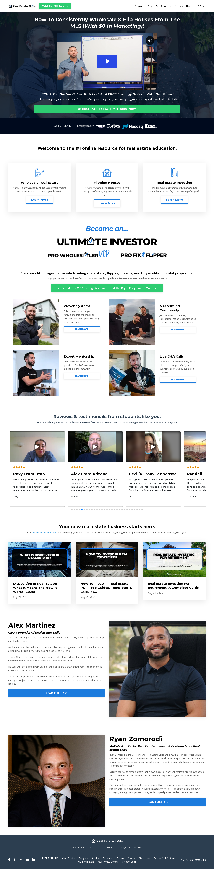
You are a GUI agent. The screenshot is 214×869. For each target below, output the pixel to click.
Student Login (129, 861)
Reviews (178, 6)
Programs (139, 6)
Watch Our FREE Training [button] (55, 6)
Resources (108, 858)
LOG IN (200, 6)
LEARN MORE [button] (82, 329)
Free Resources (163, 6)
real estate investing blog (44, 532)
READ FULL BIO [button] (56, 693)
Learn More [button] (39, 199)
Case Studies (68, 858)
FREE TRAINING (50, 858)
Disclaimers (144, 858)
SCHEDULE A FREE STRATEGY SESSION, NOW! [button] (107, 109)
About (189, 6)
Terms (120, 858)
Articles (95, 858)
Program (83, 858)
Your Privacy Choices (108, 861)
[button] (72, 509)
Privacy (131, 858)
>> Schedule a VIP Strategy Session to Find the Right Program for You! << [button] (107, 288)
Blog (150, 6)
